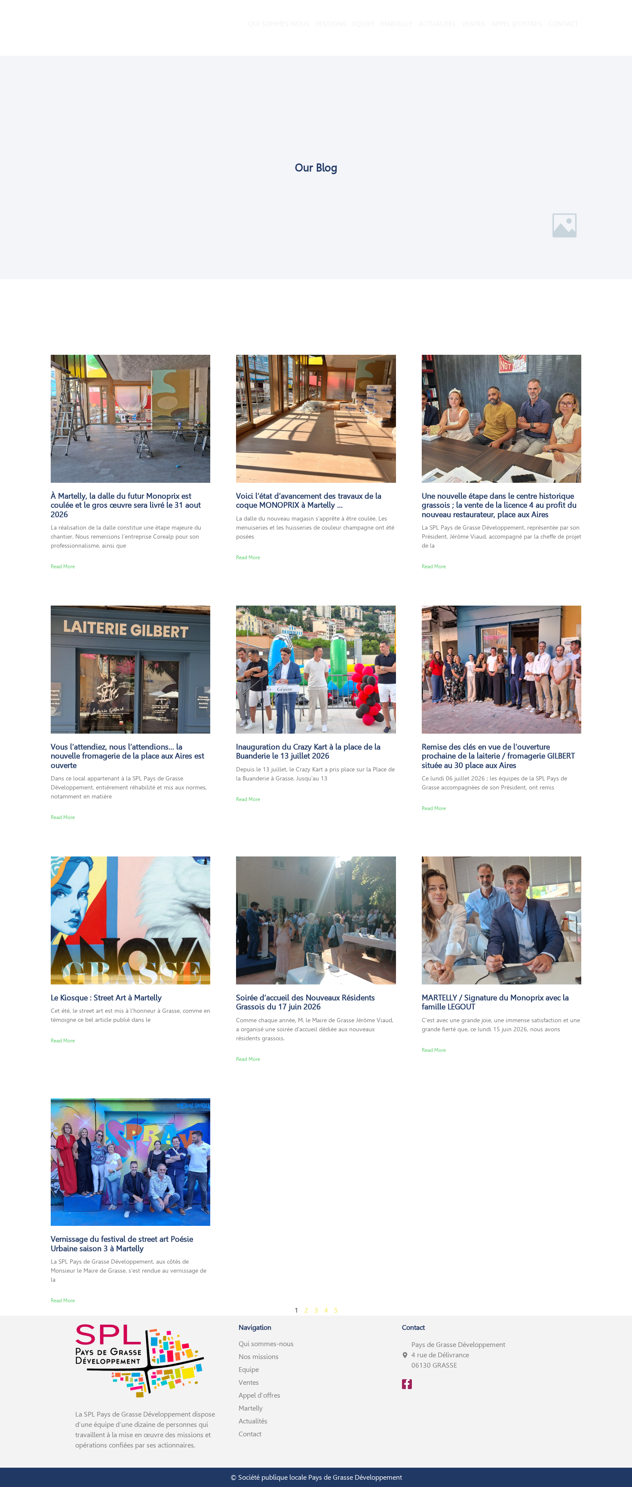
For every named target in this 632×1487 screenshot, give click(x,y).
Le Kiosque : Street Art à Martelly (106, 997)
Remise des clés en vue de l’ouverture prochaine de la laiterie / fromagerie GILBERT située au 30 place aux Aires (498, 756)
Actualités (253, 1421)
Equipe (249, 1369)
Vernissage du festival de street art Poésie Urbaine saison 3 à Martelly (122, 1243)
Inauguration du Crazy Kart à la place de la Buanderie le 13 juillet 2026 (308, 751)
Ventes (249, 1382)
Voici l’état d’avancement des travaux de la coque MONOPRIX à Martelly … (308, 500)
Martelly (251, 1408)
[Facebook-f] (407, 1384)
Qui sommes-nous (266, 1344)
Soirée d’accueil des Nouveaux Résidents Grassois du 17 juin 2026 (305, 1002)
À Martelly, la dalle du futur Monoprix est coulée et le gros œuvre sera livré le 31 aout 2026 (126, 505)
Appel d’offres (259, 1395)
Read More (63, 567)
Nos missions (259, 1357)
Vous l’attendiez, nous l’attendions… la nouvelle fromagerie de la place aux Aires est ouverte (127, 756)
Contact (250, 1434)
